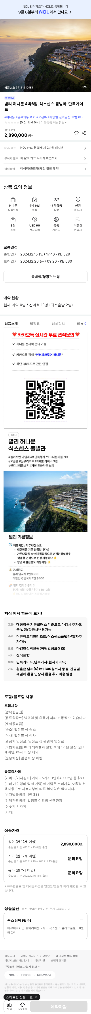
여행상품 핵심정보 (52, 122)
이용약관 (9, 956)
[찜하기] (76, 133)
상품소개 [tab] (11, 323)
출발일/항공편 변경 (45, 277)
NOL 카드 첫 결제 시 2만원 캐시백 (42, 147)
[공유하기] (84, 133)
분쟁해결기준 (58, 960)
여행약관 (39, 960)
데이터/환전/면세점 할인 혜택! (39, 168)
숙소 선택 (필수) (19, 920)
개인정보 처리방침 (67, 956)
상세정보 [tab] (58, 323)
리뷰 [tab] (81, 323)
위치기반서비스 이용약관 (35, 956)
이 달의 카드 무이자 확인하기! (39, 158)
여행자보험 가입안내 (16, 960)
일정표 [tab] (35, 323)
